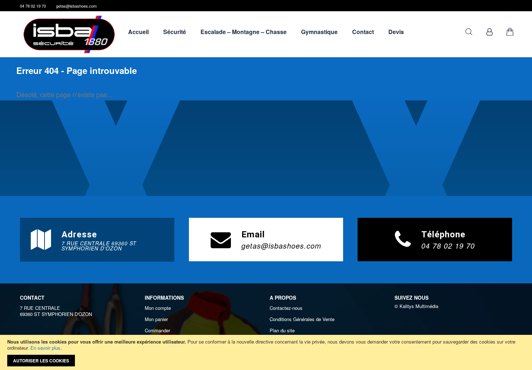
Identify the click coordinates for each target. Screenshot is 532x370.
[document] (266, 352)
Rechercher (469, 31)
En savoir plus (45, 347)
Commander (157, 330)
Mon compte (158, 308)
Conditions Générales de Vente (302, 319)
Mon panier (156, 319)
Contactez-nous (286, 308)
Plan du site (282, 330)
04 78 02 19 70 (33, 6)
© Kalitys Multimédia (416, 306)
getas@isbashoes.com (76, 6)
